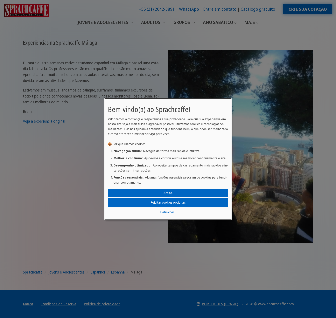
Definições (167, 212)
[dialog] (168, 159)
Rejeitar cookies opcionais (168, 202)
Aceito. (168, 193)
